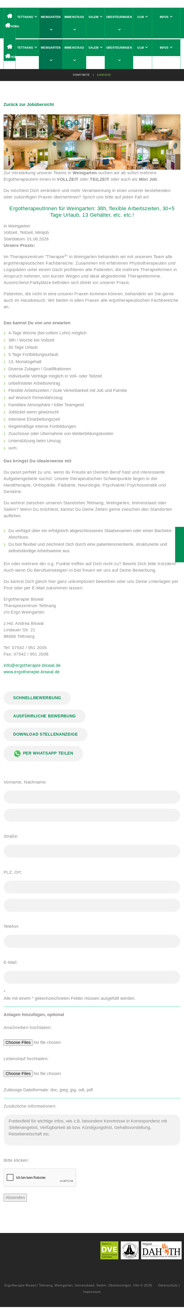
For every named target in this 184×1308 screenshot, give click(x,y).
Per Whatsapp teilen (47, 753)
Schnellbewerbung (37, 698)
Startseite (81, 74)
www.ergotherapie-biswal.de (32, 671)
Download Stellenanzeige (45, 734)
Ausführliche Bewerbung (44, 716)
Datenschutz (166, 1285)
